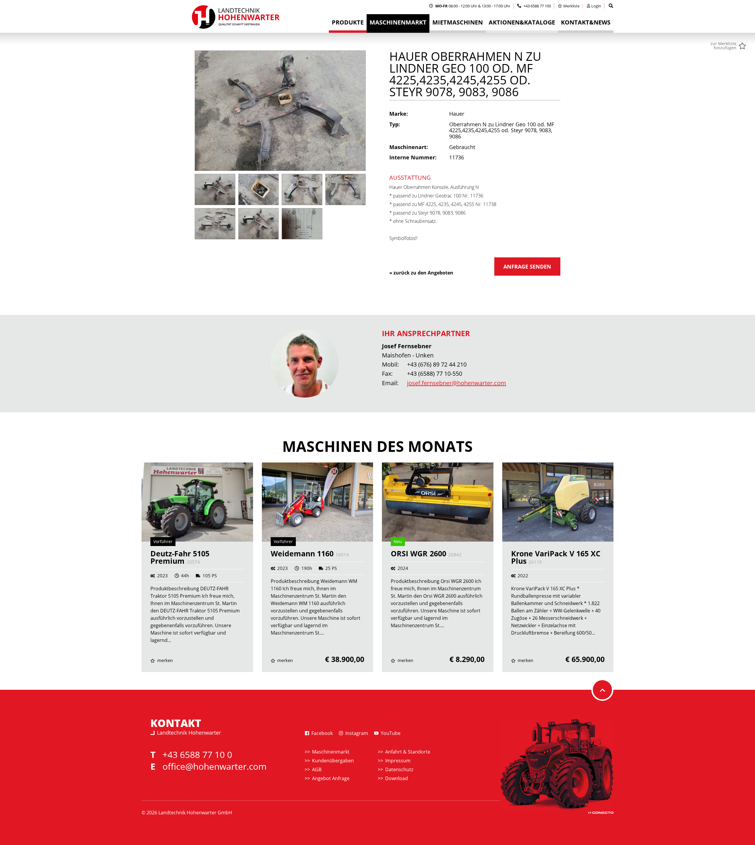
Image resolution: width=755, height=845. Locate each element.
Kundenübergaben (333, 761)
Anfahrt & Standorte (407, 752)
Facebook (321, 733)
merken (164, 660)
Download (396, 778)
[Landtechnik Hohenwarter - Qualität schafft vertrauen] (235, 18)
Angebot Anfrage (330, 778)
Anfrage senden (527, 266)
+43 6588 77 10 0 (197, 754)
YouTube (390, 733)
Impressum (398, 761)
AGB (316, 769)
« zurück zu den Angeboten (421, 272)
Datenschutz (399, 769)
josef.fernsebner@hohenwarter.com (456, 383)
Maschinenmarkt (330, 752)
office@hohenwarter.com (215, 766)
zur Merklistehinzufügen (723, 46)
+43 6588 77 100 (537, 6)
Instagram (356, 733)
